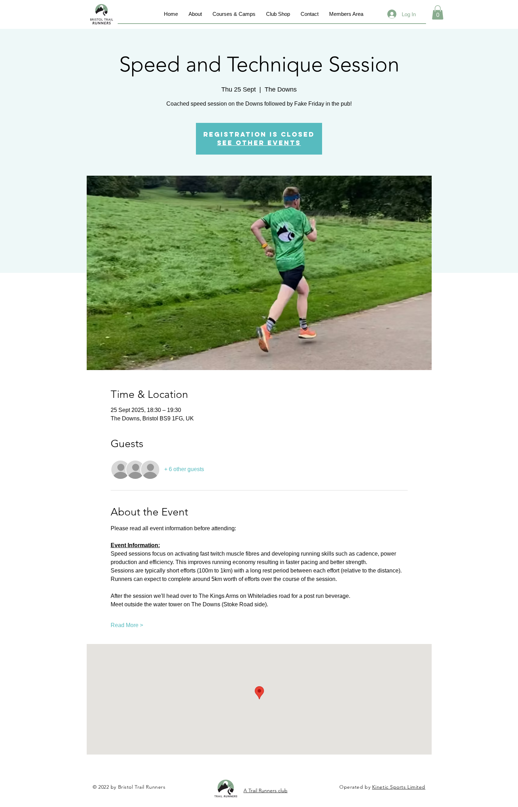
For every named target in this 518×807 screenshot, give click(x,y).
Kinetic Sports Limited (398, 787)
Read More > (127, 625)
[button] (438, 12)
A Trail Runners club (265, 790)
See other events (259, 143)
